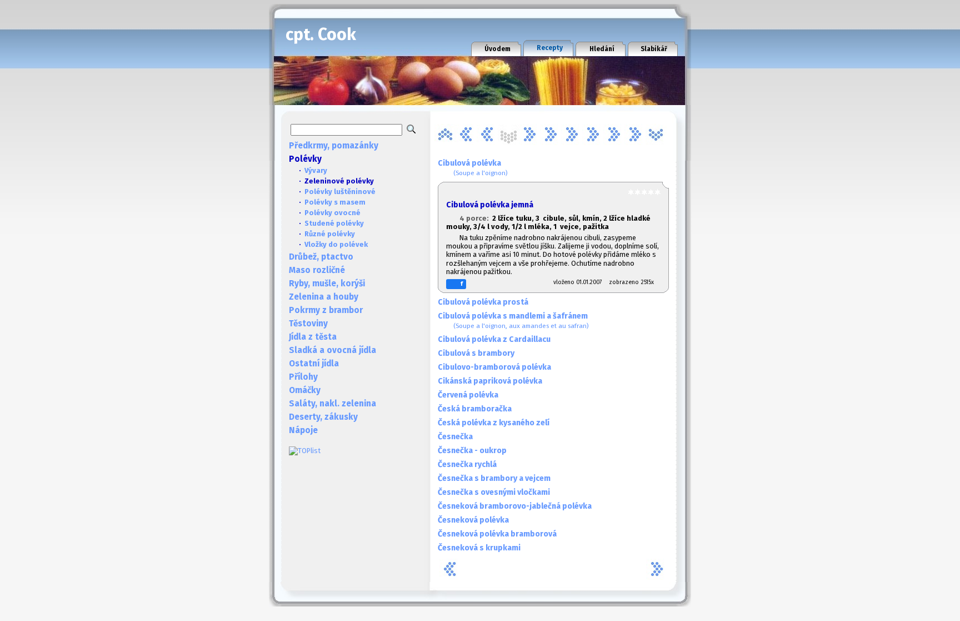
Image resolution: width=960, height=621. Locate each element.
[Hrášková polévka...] (550, 134)
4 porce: (475, 218)
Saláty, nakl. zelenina (332, 404)
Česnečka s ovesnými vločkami (494, 492)
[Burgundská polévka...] (487, 134)
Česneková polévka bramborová (497, 534)
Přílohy (303, 377)
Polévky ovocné (332, 212)
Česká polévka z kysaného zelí (493, 423)
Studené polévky (334, 223)
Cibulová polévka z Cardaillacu (494, 339)
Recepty (550, 48)
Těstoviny (308, 324)
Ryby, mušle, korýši (327, 284)
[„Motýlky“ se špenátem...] (445, 134)
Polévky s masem (335, 202)
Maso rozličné (317, 270)
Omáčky (305, 390)
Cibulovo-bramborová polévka (494, 367)
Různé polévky (329, 234)
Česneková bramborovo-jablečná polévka (515, 506)
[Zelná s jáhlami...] (656, 134)
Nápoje (303, 430)
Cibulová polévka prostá (483, 302)
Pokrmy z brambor (326, 310)
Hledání (601, 49)
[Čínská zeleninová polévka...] (529, 134)
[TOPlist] (305, 450)
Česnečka (455, 436)
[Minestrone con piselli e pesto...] (635, 134)
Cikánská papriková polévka (490, 381)
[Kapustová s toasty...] (571, 134)
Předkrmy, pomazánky (333, 146)
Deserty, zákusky (323, 417)
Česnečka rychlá (467, 464)
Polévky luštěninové (340, 191)
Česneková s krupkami (479, 548)
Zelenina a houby (323, 297)
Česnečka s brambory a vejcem (494, 478)
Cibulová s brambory (476, 353)
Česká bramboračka (475, 409)
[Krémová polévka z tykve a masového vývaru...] (592, 134)
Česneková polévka (473, 520)
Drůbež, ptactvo (321, 257)
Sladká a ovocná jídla (332, 350)
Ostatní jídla (314, 364)
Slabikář (654, 49)
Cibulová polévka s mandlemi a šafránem (513, 320)
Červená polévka (468, 395)
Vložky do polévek (336, 244)
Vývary (315, 170)
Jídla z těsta (313, 337)
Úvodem (497, 49)
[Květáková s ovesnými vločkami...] (613, 134)
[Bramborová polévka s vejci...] (466, 134)
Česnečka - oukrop (472, 450)
